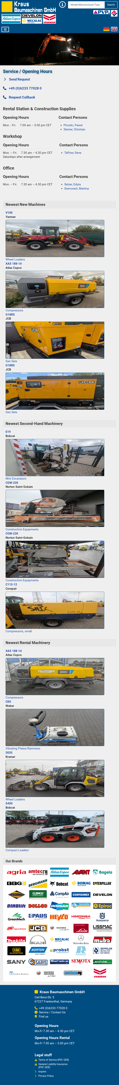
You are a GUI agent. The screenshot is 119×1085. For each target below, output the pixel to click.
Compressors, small (19, 631)
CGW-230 (12, 483)
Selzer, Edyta (72, 184)
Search (111, 4)
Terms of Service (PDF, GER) (53, 1059)
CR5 (8, 701)
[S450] (55, 829)
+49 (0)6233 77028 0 (25, 88)
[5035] (55, 778)
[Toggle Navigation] (5, 29)
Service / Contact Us (52, 1012)
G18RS (10, 314)
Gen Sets (11, 361)
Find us (43, 1016)
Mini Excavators (16, 478)
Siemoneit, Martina (76, 188)
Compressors (14, 310)
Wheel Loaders (15, 259)
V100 (9, 212)
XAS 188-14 (14, 263)
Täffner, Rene (72, 153)
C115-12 (11, 584)
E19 (8, 432)
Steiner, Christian (74, 129)
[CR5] (55, 727)
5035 (9, 752)
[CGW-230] (55, 508)
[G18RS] (55, 340)
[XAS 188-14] (55, 289)
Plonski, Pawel (73, 125)
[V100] (55, 238)
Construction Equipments (22, 529)
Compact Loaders (17, 850)
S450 (9, 803)
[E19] (55, 457)
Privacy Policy (46, 1075)
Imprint (42, 1071)
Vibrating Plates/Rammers (23, 748)
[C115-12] (55, 610)
